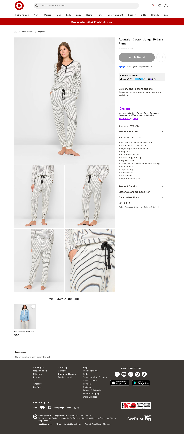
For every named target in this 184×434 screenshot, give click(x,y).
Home (89, 15)
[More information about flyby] (151, 67)
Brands (155, 15)
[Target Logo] (19, 5)
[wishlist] (160, 5)
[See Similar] (33, 307)
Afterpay (37, 383)
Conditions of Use (45, 424)
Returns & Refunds (92, 390)
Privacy (59, 424)
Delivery (87, 387)
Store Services (90, 397)
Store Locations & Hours (95, 377)
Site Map (107, 424)
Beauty (132, 15)
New (36, 15)
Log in (135, 119)
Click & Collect (90, 380)
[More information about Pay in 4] (144, 79)
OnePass (37, 387)
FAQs (85, 374)
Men (59, 15)
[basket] (166, 5)
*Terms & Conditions (92, 424)
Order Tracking (90, 370)
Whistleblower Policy (72, 424)
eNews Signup (40, 370)
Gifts (143, 15)
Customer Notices (66, 374)
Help (85, 367)
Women (48, 15)
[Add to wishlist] (161, 57)
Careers (62, 370)
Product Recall (65, 377)
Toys (100, 15)
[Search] (36, 6)
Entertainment (115, 15)
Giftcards (37, 374)
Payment (87, 383)
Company (62, 367)
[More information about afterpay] (131, 79)
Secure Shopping (91, 393)
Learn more (124, 119)
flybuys (36, 377)
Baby (78, 15)
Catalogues (38, 367)
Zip (34, 380)
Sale (166, 15)
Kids (68, 15)
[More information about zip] (155, 79)
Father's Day (22, 15)
